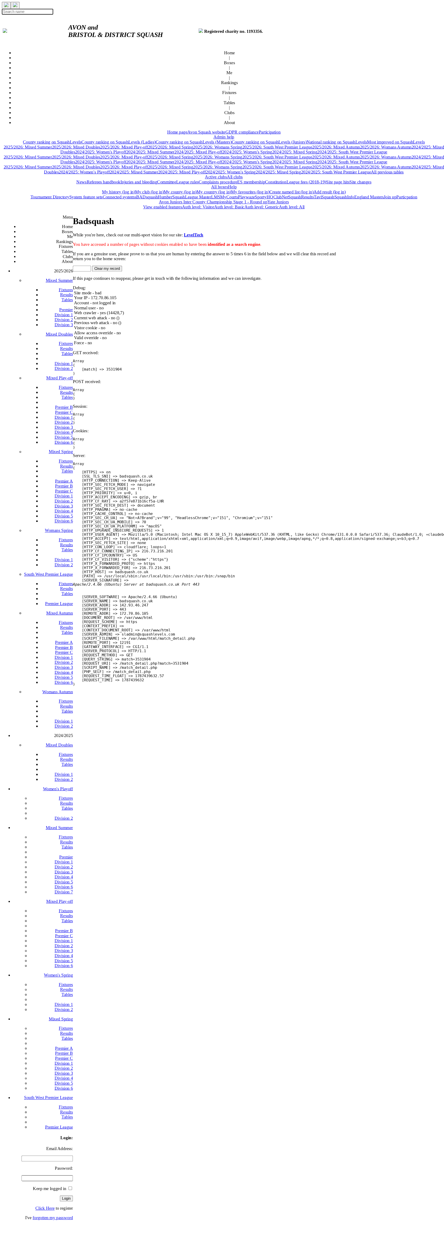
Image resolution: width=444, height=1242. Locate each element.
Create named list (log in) (291, 191)
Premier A (64, 481)
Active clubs (216, 176)
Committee (166, 182)
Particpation (406, 197)
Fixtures (66, 289)
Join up (390, 197)
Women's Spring (58, 975)
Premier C (64, 412)
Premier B (64, 407)
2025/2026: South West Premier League (277, 147)
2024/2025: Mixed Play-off (198, 151)
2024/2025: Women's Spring (247, 151)
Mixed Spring (61, 451)
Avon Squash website (206, 132)
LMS (215, 197)
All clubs (235, 176)
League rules (187, 182)
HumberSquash (171, 197)
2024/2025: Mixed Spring (295, 151)
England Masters (369, 197)
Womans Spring (59, 530)
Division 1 (64, 314)
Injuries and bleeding (138, 182)
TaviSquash (324, 197)
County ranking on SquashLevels (52, 142)
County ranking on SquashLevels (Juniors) (269, 142)
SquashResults (301, 197)
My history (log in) (118, 191)
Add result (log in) (330, 191)
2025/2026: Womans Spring (217, 147)
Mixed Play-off (59, 377)
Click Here (45, 1208)
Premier (66, 309)
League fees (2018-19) (306, 182)
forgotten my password (53, 1217)
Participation (270, 132)
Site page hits (337, 182)
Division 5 (64, 437)
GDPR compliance (242, 132)
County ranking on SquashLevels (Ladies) (118, 142)
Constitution (275, 182)
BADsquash (147, 197)
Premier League (59, 603)
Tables (67, 299)
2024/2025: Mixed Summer (150, 151)
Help (232, 186)
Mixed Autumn (59, 613)
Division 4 (64, 432)
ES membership (251, 182)
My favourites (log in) (250, 191)
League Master (198, 197)
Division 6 (64, 442)
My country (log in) (214, 191)
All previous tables (387, 172)
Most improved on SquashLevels (396, 142)
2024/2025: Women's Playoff (100, 151)
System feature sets (86, 197)
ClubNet (280, 197)
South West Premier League (48, 574)
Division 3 (64, 324)
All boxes (219, 186)
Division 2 (64, 319)
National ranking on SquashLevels (337, 142)
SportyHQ (264, 197)
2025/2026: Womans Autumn (386, 147)
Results (66, 294)
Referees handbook (103, 182)
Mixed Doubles (59, 334)
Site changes (360, 182)
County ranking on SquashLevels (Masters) (194, 142)
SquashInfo (344, 197)
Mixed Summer (59, 280)
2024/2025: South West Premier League (352, 151)
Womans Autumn (57, 691)
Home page (177, 132)
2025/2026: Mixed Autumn (336, 147)
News (81, 182)
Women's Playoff (58, 788)
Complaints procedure (218, 182)
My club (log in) (149, 191)
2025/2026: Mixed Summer (28, 147)
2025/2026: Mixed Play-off (124, 147)
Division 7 (64, 891)
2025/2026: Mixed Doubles (76, 147)
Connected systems (119, 197)
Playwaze (246, 197)
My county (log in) (180, 191)
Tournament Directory (50, 197)
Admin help (223, 136)
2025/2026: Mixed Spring (170, 147)
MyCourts (229, 197)
